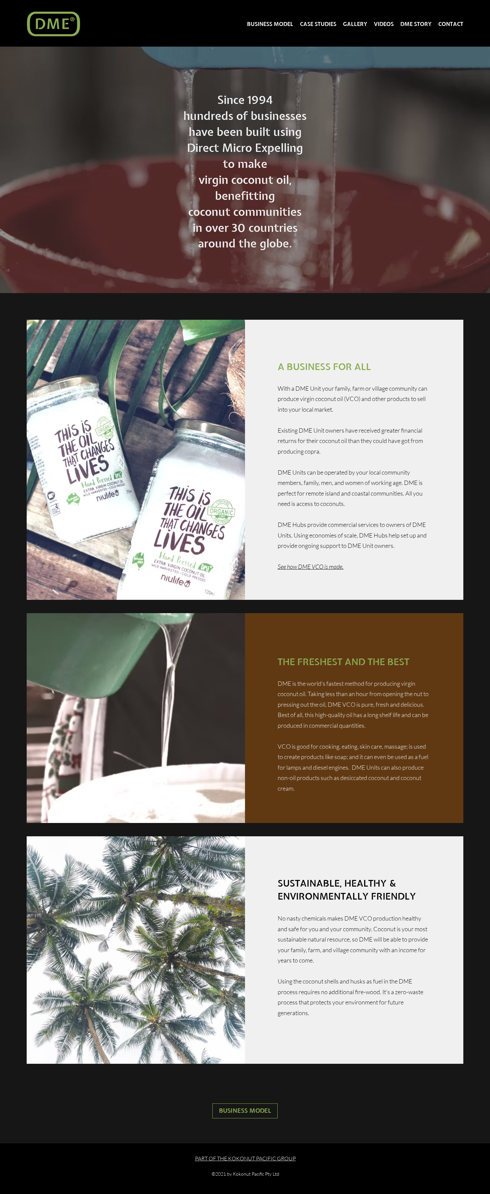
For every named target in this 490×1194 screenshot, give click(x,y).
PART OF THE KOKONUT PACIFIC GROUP (245, 1158)
